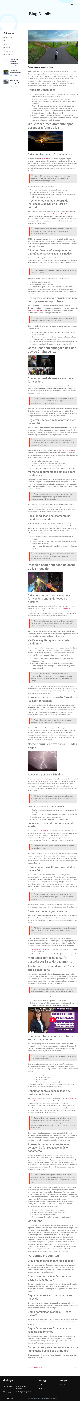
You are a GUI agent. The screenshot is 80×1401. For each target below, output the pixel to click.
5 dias (70, 979)
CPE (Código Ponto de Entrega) (60, 214)
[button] (71, 4)
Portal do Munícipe (66, 450)
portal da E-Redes (43, 779)
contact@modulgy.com (23, 1392)
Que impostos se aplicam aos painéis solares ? (16, 82)
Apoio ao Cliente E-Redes (40, 949)
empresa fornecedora (36, 310)
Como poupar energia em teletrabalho (14, 61)
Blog (40, 1388)
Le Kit (41, 1385)
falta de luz (44, 159)
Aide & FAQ (63, 1385)
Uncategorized (36, 1367)
